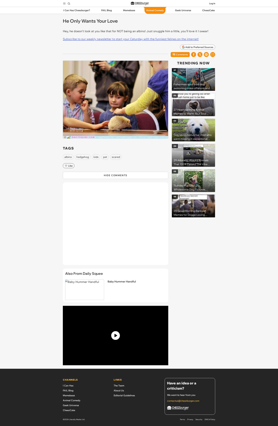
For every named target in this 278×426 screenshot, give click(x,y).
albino (68, 157)
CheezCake (69, 410)
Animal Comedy (71, 400)
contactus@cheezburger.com (183, 400)
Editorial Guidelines (124, 395)
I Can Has (68, 385)
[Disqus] (115, 225)
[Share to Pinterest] (206, 54)
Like (70, 165)
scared (116, 157)
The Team (119, 385)
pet (105, 157)
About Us (119, 390)
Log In (212, 3)
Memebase (69, 395)
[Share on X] (199, 54)
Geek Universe (71, 405)
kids (96, 157)
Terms (182, 419)
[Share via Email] (212, 54)
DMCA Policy (210, 419)
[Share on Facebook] (193, 54)
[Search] (68, 3)
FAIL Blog (68, 390)
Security (198, 419)
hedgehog (82, 157)
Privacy (190, 419)
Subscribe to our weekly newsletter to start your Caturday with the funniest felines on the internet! (131, 39)
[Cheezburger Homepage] (139, 3)
